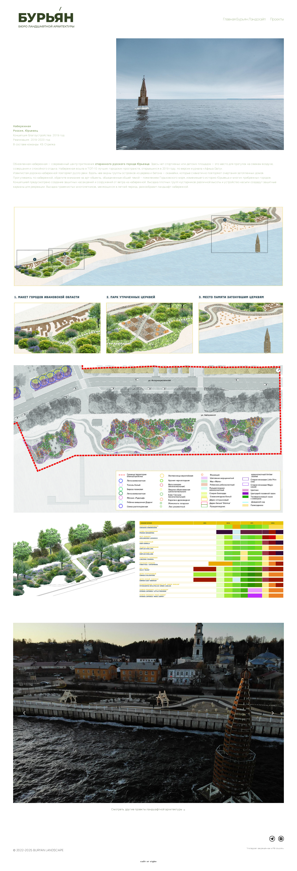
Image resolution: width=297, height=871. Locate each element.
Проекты (277, 19)
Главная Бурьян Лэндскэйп (244, 19)
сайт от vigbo (148, 862)
